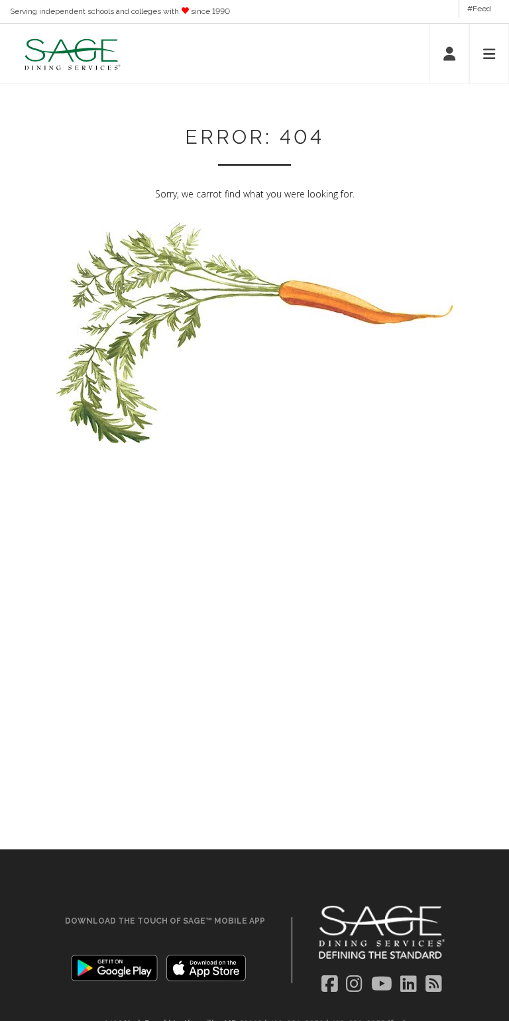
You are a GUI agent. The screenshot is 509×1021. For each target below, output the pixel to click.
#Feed (479, 8)
